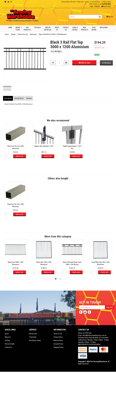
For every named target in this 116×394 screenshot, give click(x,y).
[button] (106, 6)
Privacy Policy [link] (58, 337)
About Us (57, 29)
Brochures (104, 27)
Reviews (29, 98)
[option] (15, 142)
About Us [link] (8, 337)
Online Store (18, 29)
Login (91, 6)
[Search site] (100, 17)
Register (97, 6)
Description (8, 98)
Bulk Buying (94, 29)
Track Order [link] (32, 337)
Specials (37, 27)
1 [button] (56, 279)
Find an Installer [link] (10, 344)
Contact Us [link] (8, 347)
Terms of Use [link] (58, 334)
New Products (84, 29)
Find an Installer (47, 29)
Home (10, 27)
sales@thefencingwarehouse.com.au (94, 335)
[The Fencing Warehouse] (21, 14)
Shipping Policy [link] (58, 347)
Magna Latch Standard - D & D (43, 146)
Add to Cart (85, 62)
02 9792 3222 (106, 4)
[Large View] (7, 88)
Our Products (27, 29)
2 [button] (60, 279)
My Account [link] (33, 334)
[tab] (8, 98)
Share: (53, 51)
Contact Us (66, 29)
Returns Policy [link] (58, 340)
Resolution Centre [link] (35, 340)
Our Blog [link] (7, 340)
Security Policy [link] (58, 344)
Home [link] (7, 334)
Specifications (19, 98)
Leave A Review (75, 29)
